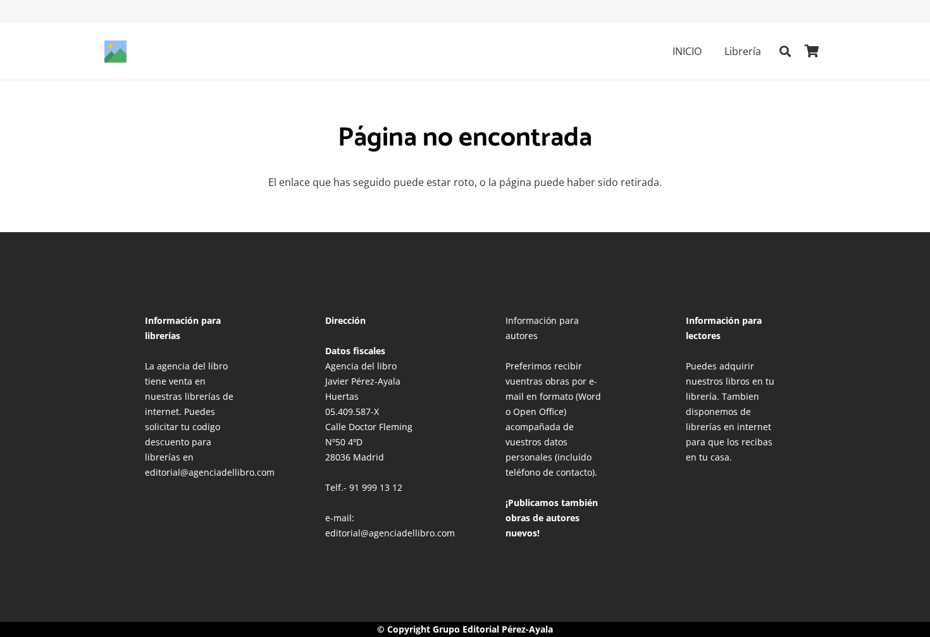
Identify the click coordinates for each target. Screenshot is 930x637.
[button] (711, 51)
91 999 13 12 (375, 487)
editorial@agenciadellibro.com (390, 533)
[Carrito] (812, 51)
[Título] (115, 51)
